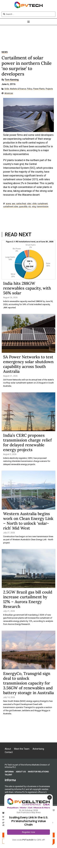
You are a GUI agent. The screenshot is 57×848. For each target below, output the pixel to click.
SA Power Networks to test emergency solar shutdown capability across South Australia (28, 364)
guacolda (23, 207)
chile (34, 204)
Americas (8, 93)
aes (13, 204)
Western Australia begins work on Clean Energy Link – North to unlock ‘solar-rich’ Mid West (28, 521)
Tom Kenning (12, 80)
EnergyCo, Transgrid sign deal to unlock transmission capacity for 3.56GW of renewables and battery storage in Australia (28, 683)
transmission (42, 207)
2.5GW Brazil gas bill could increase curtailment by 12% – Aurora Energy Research (27, 599)
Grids (6, 89)
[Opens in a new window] (10, 780)
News (5, 52)
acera (8, 204)
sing (34, 207)
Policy (29, 89)
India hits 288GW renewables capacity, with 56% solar (27, 288)
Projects (49, 89)
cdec (29, 204)
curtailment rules (10, 207)
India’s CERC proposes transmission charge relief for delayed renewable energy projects (27, 442)
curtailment (43, 204)
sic (29, 207)
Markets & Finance (18, 89)
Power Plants (39, 89)
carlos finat (21, 204)
